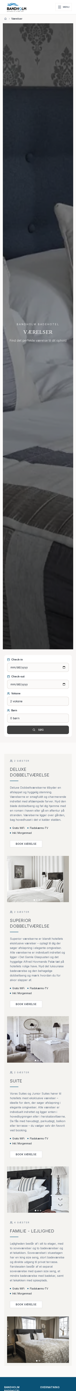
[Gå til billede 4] (41, 900)
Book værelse (26, 843)
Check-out (18, 676)
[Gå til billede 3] (39, 900)
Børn (14, 710)
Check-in (17, 659)
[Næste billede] (65, 879)
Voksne (16, 693)
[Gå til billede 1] (34, 900)
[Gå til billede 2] (36, 900)
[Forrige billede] (10, 879)
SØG (41, 729)
